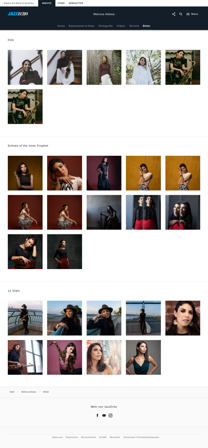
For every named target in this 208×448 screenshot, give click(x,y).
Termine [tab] (134, 25)
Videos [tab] (121, 25)
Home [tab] (61, 25)
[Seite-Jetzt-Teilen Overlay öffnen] (173, 14)
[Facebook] (97, 415)
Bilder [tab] (147, 25)
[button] (25, 67)
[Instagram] (110, 415)
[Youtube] (104, 415)
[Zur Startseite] (49, 15)
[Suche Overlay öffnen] (181, 14)
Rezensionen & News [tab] (82, 25)
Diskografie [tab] (105, 25)
